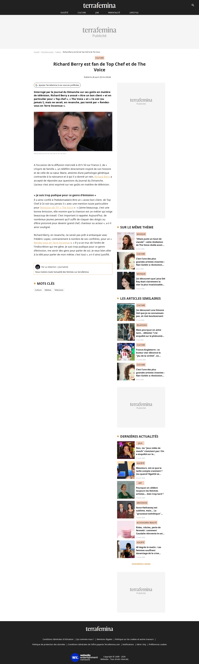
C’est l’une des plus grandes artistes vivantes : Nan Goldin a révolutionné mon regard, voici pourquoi (150, 264)
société (64, 12)
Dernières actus (47, 52)
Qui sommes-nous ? (85, 639)
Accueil (36, 52)
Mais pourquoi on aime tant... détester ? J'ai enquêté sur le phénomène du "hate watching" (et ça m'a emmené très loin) (150, 336)
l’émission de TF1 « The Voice (56, 207)
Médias (48, 290)
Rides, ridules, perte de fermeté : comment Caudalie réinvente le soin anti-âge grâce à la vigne (150, 532)
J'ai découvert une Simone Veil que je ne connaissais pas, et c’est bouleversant (150, 313)
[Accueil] (99, 5)
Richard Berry (102, 176)
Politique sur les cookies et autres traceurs (134, 639)
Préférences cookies (158, 644)
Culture (82, 12)
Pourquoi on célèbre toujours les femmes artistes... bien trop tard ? (150, 490)
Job (97, 12)
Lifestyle (134, 12)
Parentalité (114, 12)
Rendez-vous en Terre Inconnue (52, 242)
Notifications (128, 644)
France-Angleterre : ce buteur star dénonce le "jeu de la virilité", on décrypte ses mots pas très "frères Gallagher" (150, 355)
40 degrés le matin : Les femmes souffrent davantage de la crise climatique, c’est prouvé (149, 552)
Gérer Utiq (141, 644)
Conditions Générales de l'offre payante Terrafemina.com (94, 644)
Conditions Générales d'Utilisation (58, 639)
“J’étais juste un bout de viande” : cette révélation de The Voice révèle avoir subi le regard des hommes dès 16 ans (150, 245)
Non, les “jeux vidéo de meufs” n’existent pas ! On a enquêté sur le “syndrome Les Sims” (150, 453)
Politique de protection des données (48, 644)
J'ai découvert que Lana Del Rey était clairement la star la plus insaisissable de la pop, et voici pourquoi (150, 284)
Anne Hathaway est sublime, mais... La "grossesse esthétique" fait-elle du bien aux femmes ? (148, 513)
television (58, 290)
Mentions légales (104, 639)
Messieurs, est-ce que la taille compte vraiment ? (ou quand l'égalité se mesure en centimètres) (149, 472)
